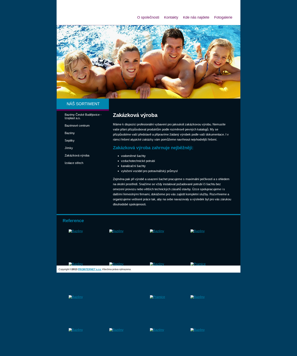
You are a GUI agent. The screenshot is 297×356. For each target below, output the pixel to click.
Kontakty (171, 17)
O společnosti (148, 17)
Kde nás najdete (196, 17)
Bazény (70, 133)
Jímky (69, 148)
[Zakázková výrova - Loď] (198, 264)
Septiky (70, 140)
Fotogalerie (223, 17)
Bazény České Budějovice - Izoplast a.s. (83, 116)
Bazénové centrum (77, 125)
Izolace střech (74, 163)
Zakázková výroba (77, 155)
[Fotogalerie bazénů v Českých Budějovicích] (76, 231)
